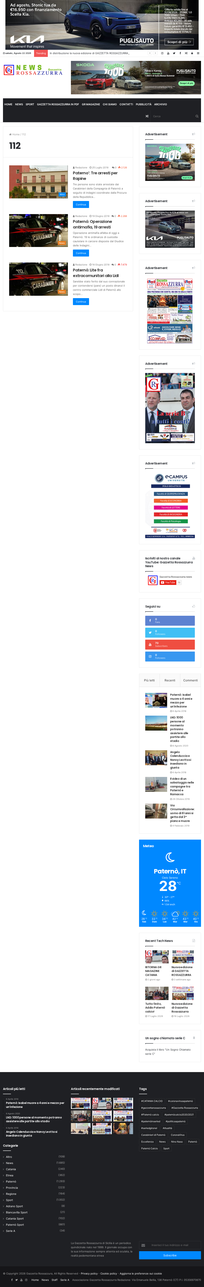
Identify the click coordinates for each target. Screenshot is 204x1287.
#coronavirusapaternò (180, 1101)
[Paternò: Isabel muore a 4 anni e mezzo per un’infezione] (156, 700)
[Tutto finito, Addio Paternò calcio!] (157, 993)
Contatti (126, 104)
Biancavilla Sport (16, 1212)
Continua (81, 204)
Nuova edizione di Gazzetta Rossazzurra (182, 1008)
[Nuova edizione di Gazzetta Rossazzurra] (183, 993)
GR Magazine (91, 104)
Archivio (160, 104)
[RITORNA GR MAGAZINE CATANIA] (157, 956)
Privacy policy (89, 1273)
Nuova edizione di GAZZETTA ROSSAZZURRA (182, 971)
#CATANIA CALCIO (152, 1101)
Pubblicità (143, 104)
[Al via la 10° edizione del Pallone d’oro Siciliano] (123, 1128)
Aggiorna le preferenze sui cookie (141, 1273)
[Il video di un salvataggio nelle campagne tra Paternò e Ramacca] (156, 784)
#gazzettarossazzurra (153, 1107)
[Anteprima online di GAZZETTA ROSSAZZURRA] (102, 1128)
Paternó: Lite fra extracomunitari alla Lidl (96, 272)
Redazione (81, 167)
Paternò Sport (15, 1224)
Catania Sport (15, 1218)
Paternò (11, 1181)
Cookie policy (108, 1273)
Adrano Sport (14, 1206)
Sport (30, 104)
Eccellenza (147, 1141)
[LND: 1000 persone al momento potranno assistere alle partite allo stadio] (156, 723)
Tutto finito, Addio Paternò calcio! (155, 1008)
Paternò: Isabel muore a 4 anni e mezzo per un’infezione (181, 700)
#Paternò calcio (150, 1114)
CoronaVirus (177, 1134)
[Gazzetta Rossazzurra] (34, 70)
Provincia (12, 1187)
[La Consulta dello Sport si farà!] (80, 1128)
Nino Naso (177, 1141)
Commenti (190, 680)
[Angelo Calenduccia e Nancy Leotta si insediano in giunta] (156, 757)
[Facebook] (180, 53)
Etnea (9, 1175)
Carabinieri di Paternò (153, 1134)
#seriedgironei (149, 1128)
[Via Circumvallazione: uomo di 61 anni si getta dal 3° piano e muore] (156, 811)
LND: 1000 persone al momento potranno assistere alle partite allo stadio (179, 729)
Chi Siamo (110, 104)
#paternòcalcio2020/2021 (179, 1114)
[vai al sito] (136, 77)
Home (8, 104)
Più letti (149, 680)
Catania (11, 1169)
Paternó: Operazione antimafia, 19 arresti (92, 224)
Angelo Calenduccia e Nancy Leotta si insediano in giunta (180, 760)
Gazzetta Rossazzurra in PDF (58, 104)
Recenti (170, 680)
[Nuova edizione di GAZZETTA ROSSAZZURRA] (183, 956)
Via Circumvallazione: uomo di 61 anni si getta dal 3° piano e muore (182, 813)
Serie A (10, 1230)
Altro (9, 1156)
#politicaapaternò (175, 1121)
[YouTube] (168, 53)
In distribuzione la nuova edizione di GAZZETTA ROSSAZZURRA (89, 53)
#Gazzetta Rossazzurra (185, 1107)
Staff (55, 1279)
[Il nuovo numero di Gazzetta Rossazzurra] (123, 1116)
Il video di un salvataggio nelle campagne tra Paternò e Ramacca (182, 786)
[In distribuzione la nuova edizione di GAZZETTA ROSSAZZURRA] (80, 1103)
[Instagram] (162, 53)
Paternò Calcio (149, 1148)
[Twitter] (174, 53)
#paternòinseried (150, 1121)
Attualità (167, 1128)
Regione (11, 1193)
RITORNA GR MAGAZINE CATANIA (153, 971)
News (19, 104)
